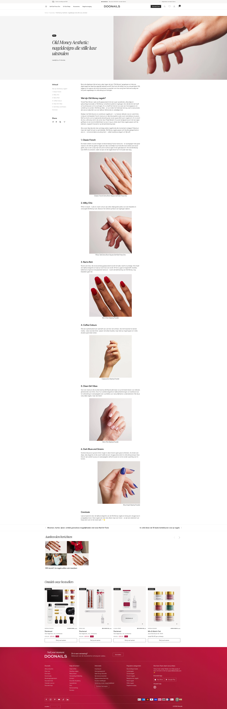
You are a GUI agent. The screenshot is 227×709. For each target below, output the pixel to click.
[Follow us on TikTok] (63, 699)
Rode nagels (130, 681)
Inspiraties (52, 12)
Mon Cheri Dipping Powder (110, 318)
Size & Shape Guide (132, 669)
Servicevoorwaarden (101, 676)
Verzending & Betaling (75, 676)
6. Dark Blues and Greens (59, 106)
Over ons (47, 671)
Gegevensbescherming (101, 678)
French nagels (131, 676)
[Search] (165, 6)
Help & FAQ (72, 669)
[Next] (179, 537)
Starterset (48, 631)
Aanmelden (118, 654)
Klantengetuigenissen (51, 678)
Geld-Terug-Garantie (101, 673)
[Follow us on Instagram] (50, 699)
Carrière (71, 690)
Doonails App (49, 685)
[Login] (174, 6)
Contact (71, 678)
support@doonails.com (174, 671)
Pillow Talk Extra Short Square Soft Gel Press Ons (110, 255)
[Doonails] (112, 6)
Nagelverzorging (87, 6)
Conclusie (54, 110)
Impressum (98, 669)
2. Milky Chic (55, 94)
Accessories (76, 6)
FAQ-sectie (175, 669)
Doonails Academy (75, 681)
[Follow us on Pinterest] (55, 699)
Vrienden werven (49, 683)
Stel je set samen (61, 640)
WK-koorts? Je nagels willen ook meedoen (61, 568)
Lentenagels (130, 671)
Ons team (47, 673)
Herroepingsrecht (100, 671)
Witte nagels (130, 683)
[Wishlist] (169, 6)
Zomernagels (130, 673)
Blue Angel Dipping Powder (131, 505)
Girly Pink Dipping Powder (110, 442)
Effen (54, 35)
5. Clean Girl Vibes (57, 103)
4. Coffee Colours (57, 100)
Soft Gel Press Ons (55, 6)
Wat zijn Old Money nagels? (59, 88)
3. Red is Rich (56, 97)
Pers (70, 685)
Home (46, 12)
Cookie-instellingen (100, 681)
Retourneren (73, 673)
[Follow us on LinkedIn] (67, 699)
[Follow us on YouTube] (59, 699)
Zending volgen (73, 671)
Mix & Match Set (154, 631)
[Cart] (178, 6)
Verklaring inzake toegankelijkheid (104, 683)
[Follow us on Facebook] (46, 699)
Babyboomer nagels (132, 678)
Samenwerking (73, 688)
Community (48, 676)
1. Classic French (56, 91)
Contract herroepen (102, 686)
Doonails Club (156, 6)
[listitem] (56, 122)
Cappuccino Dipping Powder (110, 379)
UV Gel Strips (66, 6)
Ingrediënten (73, 683)
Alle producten (49, 669)
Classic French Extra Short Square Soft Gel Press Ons (110, 196)
